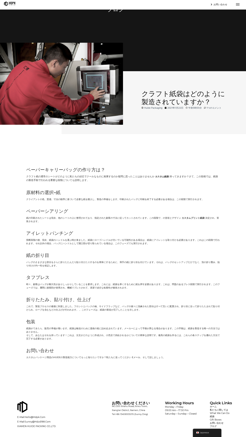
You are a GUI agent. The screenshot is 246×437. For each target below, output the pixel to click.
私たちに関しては (219, 410)
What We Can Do (219, 413)
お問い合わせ (217, 423)
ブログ (213, 426)
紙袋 (212, 416)
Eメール (136, 357)
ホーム (213, 406)
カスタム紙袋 (162, 176)
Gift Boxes (215, 419)
